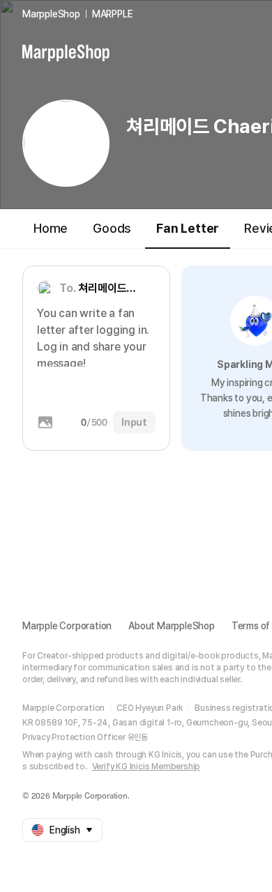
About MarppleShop (171, 625)
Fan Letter (187, 228)
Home (50, 228)
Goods (112, 228)
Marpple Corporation (67, 625)
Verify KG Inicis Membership (146, 766)
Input (134, 422)
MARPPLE (112, 14)
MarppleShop (51, 14)
